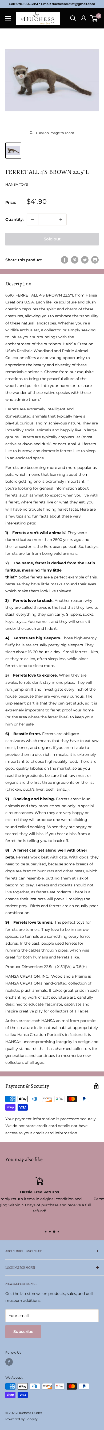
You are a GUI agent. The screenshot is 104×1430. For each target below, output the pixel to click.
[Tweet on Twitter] (85, 260)
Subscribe (23, 1331)
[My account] (83, 18)
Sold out (52, 238)
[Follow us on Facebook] (9, 1362)
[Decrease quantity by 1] (32, 219)
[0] (94, 18)
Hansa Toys (16, 184)
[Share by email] (95, 260)
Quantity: (14, 219)
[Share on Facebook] (64, 260)
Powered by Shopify (21, 1419)
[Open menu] (8, 18)
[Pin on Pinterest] (74, 260)
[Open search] (73, 18)
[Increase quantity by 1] (60, 219)
